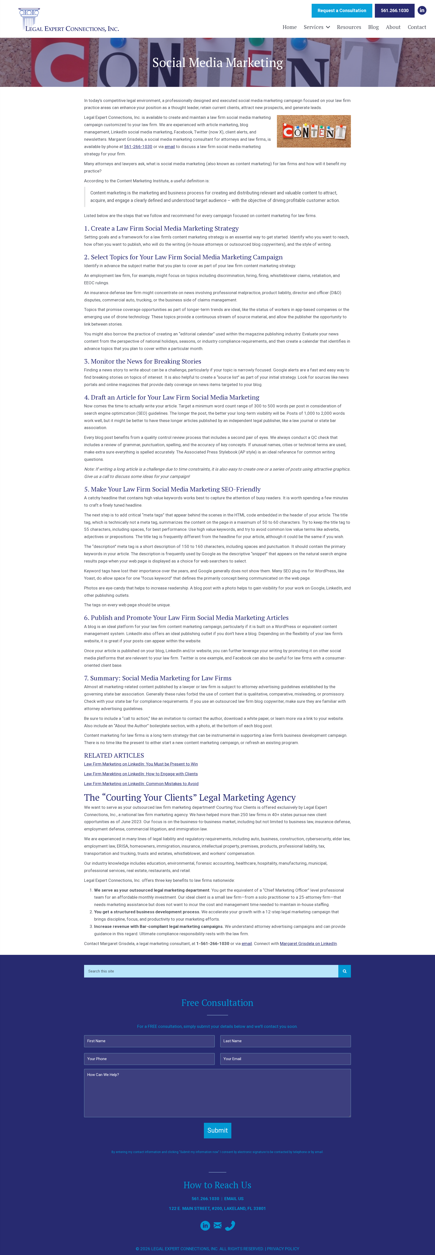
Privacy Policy (283, 1248)
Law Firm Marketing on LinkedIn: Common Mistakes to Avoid (141, 783)
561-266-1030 (138, 146)
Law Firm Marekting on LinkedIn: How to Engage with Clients (141, 773)
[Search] (344, 971)
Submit (217, 1130)
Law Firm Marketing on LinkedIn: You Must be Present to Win (141, 763)
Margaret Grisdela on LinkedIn (308, 943)
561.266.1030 (205, 1198)
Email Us (234, 1198)
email (170, 146)
